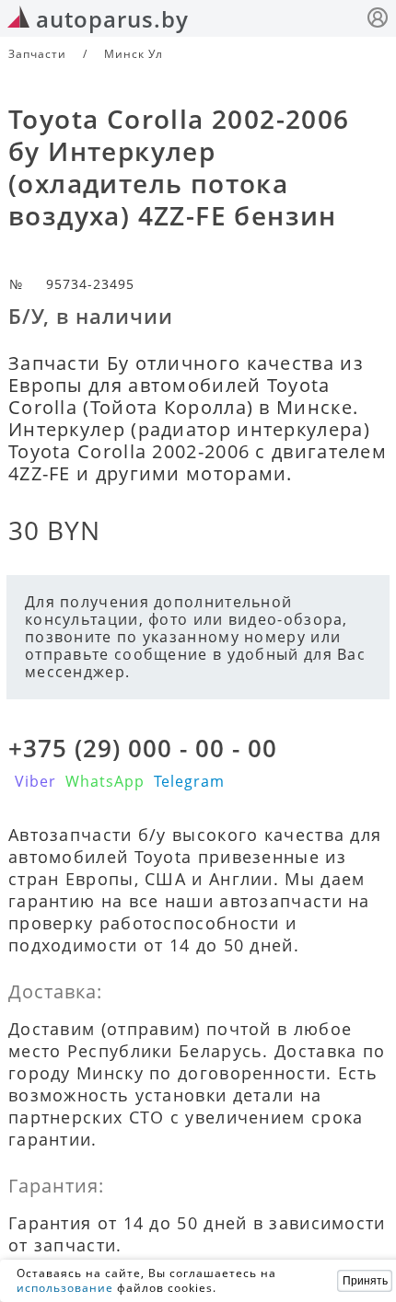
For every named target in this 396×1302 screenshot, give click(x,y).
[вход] (378, 19)
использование (65, 1288)
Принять (365, 1280)
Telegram (189, 781)
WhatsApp (105, 781)
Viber (35, 781)
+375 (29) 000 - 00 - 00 (142, 748)
